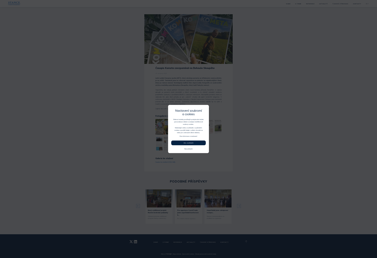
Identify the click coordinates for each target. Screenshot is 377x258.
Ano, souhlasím (189, 143)
